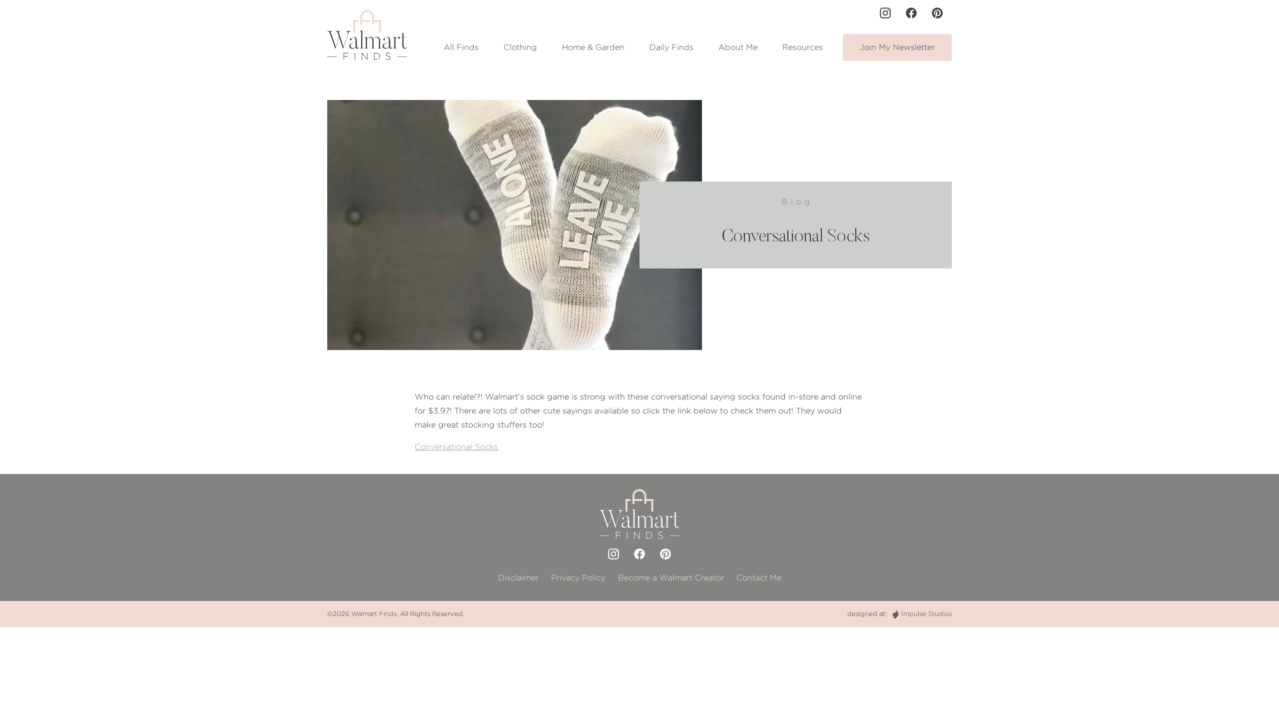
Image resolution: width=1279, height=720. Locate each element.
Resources (802, 47)
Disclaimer (518, 577)
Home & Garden (593, 47)
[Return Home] (367, 35)
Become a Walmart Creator (671, 577)
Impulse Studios (926, 614)
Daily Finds (671, 47)
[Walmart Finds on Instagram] (885, 13)
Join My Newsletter (897, 47)
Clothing (520, 47)
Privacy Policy (578, 577)
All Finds (461, 47)
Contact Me (758, 577)
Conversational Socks (456, 447)
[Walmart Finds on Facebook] (911, 13)
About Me (737, 47)
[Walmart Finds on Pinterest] (937, 13)
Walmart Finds (374, 614)
